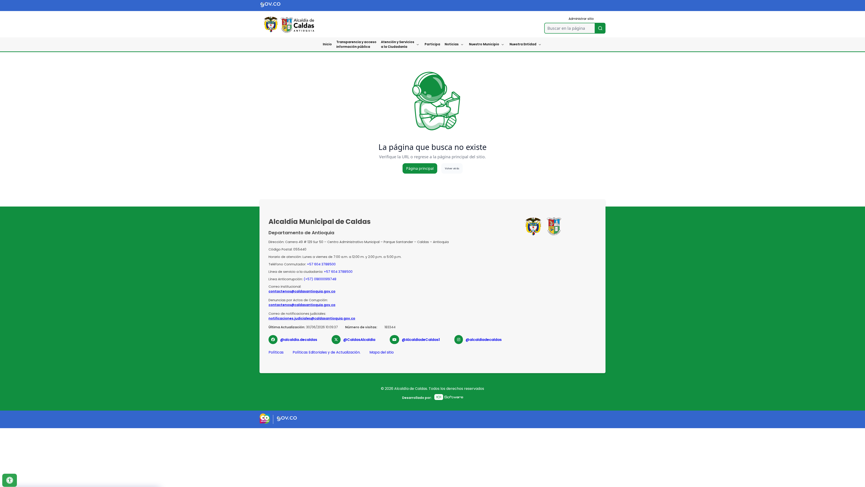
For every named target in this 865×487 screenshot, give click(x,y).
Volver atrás (452, 168)
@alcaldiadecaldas (484, 339)
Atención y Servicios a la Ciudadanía (397, 44)
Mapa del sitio (381, 352)
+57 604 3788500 (321, 264)
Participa (432, 44)
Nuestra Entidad (523, 44)
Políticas (276, 352)
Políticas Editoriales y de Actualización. (326, 352)
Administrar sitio (581, 18)
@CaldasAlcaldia (359, 339)
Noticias (452, 44)
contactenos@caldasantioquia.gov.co (302, 291)
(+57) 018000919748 (320, 279)
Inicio (327, 44)
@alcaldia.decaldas (298, 339)
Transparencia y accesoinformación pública (356, 44)
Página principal (420, 168)
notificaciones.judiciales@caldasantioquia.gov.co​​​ (312, 318)
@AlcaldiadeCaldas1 (421, 339)
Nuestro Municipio (484, 44)
